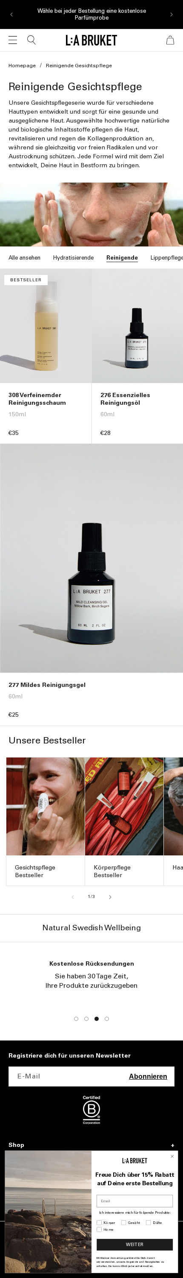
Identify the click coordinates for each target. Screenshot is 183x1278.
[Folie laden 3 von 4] (97, 1019)
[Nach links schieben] (72, 897)
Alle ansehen (24, 257)
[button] (12, 40)
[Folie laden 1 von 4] (76, 1019)
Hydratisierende (73, 257)
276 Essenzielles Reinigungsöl (125, 399)
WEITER (134, 1244)
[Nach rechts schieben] (110, 897)
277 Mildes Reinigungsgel (47, 685)
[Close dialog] (172, 1156)
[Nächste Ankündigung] (171, 14)
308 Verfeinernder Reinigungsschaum (37, 399)
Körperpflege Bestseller (112, 871)
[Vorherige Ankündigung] (11, 14)
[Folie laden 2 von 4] (86, 1019)
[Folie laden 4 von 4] (107, 1019)
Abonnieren (148, 1076)
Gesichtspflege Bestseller (35, 871)
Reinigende (122, 257)
